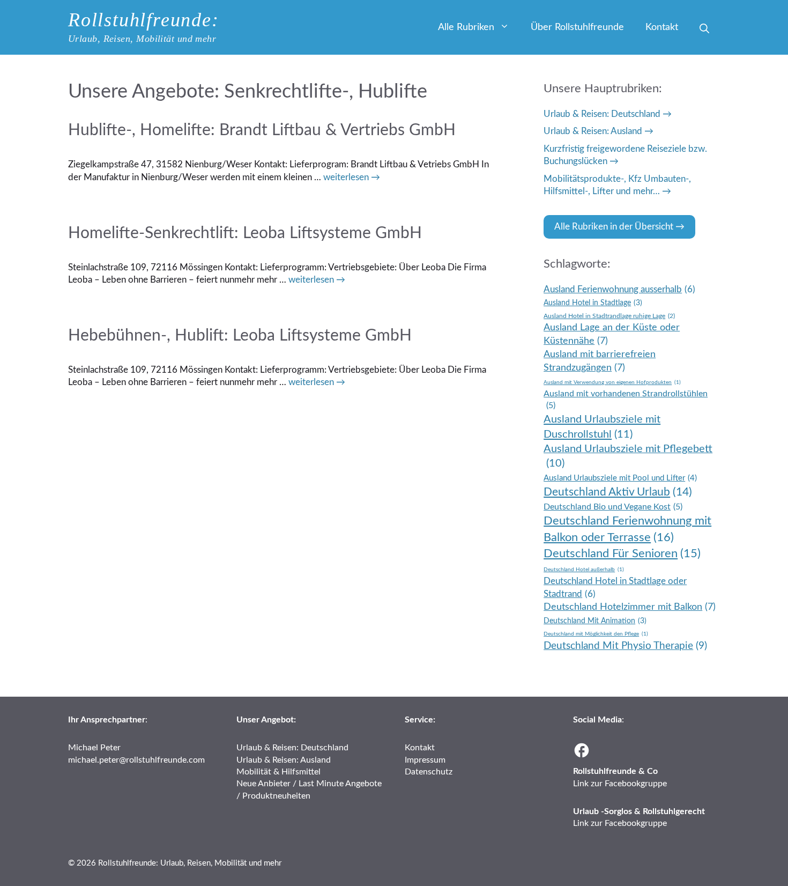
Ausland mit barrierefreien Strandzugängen (600, 361)
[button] (704, 29)
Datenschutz (428, 771)
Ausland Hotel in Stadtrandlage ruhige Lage (609, 316)
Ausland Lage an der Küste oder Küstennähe (612, 334)
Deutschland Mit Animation (595, 621)
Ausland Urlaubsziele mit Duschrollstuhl (602, 427)
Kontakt (661, 27)
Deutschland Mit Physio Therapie (625, 646)
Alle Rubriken (466, 27)
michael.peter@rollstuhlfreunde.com (136, 760)
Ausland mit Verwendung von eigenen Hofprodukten (612, 382)
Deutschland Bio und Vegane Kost (613, 507)
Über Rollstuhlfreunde (577, 27)
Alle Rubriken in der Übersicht (613, 226)
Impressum (425, 760)
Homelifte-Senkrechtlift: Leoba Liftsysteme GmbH (245, 233)
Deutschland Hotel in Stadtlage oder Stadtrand (615, 588)
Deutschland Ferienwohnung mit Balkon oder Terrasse (627, 529)
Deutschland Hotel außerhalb (584, 569)
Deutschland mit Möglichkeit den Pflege (596, 634)
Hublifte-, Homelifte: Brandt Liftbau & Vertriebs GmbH (262, 130)
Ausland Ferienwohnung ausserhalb (619, 289)
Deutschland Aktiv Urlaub (618, 492)
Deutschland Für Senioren (622, 553)
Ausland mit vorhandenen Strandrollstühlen (626, 399)
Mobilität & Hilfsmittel (278, 771)
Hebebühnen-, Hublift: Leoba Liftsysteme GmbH (240, 336)
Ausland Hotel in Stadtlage (593, 303)
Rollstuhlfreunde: (143, 20)
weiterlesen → (351, 177)
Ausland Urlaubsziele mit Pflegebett (628, 456)
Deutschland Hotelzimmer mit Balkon (630, 606)
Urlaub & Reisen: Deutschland (602, 114)
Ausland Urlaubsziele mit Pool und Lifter (620, 478)
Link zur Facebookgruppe (620, 783)
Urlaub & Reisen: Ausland (593, 131)
